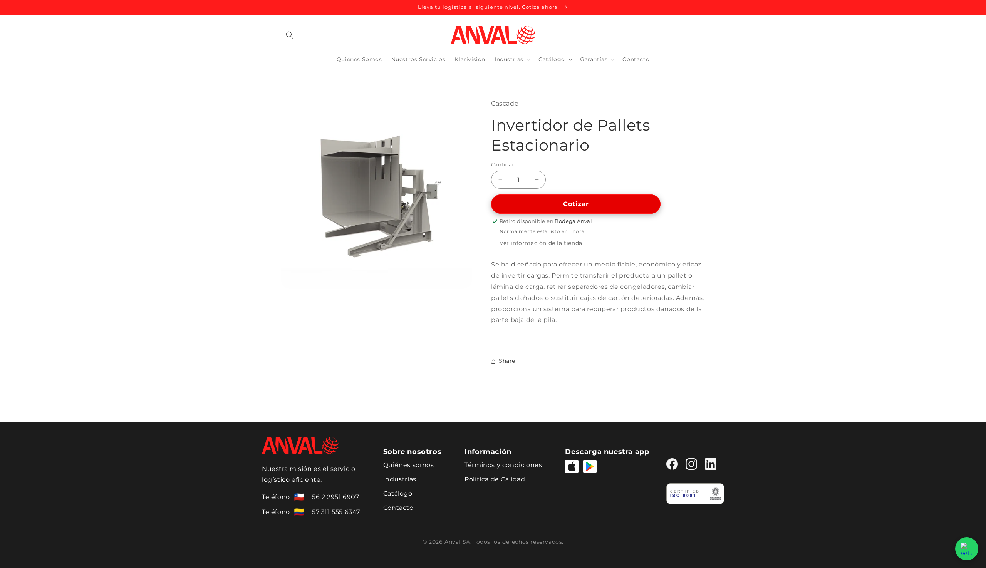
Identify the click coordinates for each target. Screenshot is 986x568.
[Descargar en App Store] (572, 466)
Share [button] (507, 360)
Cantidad (503, 164)
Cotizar (576, 204)
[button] (289, 35)
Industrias (399, 479)
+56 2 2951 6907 (333, 497)
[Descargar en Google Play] (590, 466)
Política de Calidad (494, 479)
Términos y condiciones (503, 465)
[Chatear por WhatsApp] (966, 548)
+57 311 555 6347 (334, 512)
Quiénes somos (408, 465)
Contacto (398, 507)
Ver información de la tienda (541, 243)
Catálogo (398, 493)
